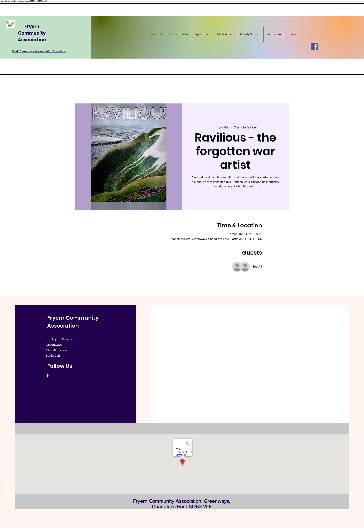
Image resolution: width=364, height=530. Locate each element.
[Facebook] (314, 46)
